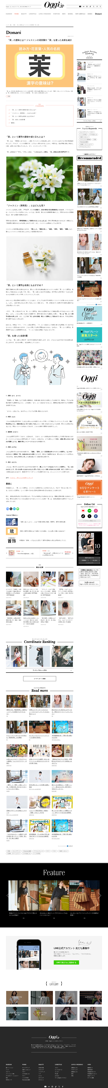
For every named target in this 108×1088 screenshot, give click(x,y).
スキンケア (41, 1069)
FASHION (9, 14)
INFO (64, 14)
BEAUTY (24, 14)
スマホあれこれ (26, 853)
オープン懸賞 (91, 1077)
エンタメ (57, 1071)
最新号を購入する (89, 557)
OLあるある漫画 (27, 851)
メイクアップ (42, 1071)
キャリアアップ (16, 851)
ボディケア (41, 1077)
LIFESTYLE (32, 14)
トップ (7, 25)
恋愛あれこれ (74, 1067)
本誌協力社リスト (92, 1071)
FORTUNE (56, 14)
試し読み (95, 560)
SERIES (90, 14)
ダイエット (41, 1079)
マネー (54, 851)
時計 (7, 1077)
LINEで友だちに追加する (66, 962)
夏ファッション (9, 1067)
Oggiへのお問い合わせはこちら (89, 584)
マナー (48, 851)
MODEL (70, 14)
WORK (16, 14)
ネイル (40, 1075)
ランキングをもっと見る (40, 670)
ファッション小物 (10, 1073)
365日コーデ (9, 1079)
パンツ (7, 1069)
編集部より (90, 1067)
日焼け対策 (41, 1067)
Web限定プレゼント (92, 1073)
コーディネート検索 (40, 678)
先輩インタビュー (64, 851)
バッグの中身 (37, 853)
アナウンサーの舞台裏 (85, 139)
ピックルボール (58, 1069)
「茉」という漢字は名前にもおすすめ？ (23, 116)
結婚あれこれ (74, 1071)
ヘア (40, 1073)
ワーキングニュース (39, 851)
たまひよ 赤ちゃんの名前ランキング (21, 478)
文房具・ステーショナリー (14, 853)
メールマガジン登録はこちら (89, 520)
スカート (8, 1071)
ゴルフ (56, 1067)
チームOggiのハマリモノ (61, 1077)
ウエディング (74, 1069)
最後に (13, 123)
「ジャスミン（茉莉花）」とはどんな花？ (23, 113)
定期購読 (84, 560)
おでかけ (57, 1075)
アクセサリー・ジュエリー (12, 1075)
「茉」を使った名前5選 (18, 119)
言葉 (14, 25)
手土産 (56, 1073)
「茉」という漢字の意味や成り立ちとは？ (23, 110)
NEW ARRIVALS (80, 14)
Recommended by (62, 846)
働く (11, 25)
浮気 (72, 1075)
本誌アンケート (91, 1075)
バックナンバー (89, 563)
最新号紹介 (90, 1069)
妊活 (72, 1073)
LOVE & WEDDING (45, 14)
